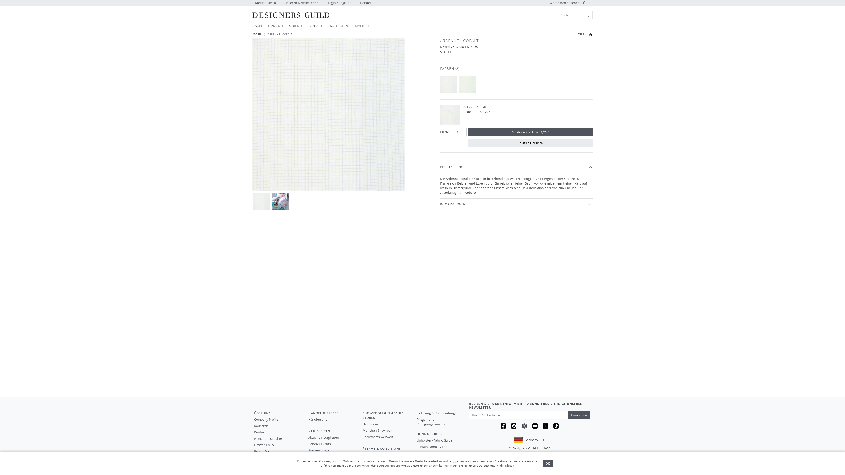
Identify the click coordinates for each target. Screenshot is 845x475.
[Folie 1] (261, 201)
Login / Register (339, 3)
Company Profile (266, 419)
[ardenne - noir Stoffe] (467, 84)
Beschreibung (451, 167)
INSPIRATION (339, 26)
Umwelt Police (264, 445)
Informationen (453, 204)
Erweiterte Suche (547, 15)
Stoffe (257, 34)
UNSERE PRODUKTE (268, 26)
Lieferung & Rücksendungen (438, 413)
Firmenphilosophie (268, 439)
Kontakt (259, 432)
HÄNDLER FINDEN (530, 143)
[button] (575, 15)
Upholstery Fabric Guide (434, 440)
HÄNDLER (316, 26)
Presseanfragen (319, 450)
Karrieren (261, 426)
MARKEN (362, 26)
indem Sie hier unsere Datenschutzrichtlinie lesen (482, 466)
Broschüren (262, 451)
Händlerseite (317, 419)
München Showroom (378, 430)
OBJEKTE (296, 26)
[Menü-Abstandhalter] (332, 423)
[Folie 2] (280, 201)
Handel (365, 3)
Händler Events (319, 444)
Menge (443, 132)
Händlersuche (373, 424)
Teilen (582, 34)
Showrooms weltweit (378, 437)
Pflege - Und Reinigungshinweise (431, 421)
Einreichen (579, 415)
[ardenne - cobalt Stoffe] (448, 84)
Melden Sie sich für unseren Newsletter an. (287, 3)
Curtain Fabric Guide (432, 447)
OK (548, 463)
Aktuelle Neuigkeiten (323, 437)
